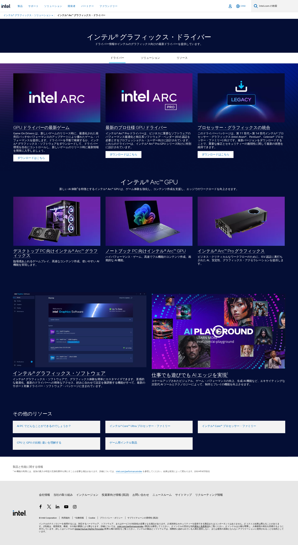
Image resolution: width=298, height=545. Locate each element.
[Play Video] (218, 331)
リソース (182, 58)
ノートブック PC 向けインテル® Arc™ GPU (146, 250)
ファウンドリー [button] (109, 6)
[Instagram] (75, 507)
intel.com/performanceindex (129, 471)
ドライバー (117, 58)
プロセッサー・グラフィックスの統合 (234, 127)
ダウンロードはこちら (31, 158)
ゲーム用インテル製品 (123, 442)
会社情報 (44, 495)
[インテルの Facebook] (40, 507)
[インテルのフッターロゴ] (20, 513)
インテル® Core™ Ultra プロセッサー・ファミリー (140, 426)
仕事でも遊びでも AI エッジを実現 (190, 375)
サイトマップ (183, 495)
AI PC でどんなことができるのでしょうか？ (44, 426)
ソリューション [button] (53, 6)
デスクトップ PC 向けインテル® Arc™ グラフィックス (55, 253)
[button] (149, 117)
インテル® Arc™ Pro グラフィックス (231, 250)
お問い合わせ (140, 495)
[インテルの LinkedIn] (58, 507)
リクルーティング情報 (209, 495)
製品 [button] (20, 6)
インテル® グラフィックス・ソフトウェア (59, 373)
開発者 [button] (72, 6)
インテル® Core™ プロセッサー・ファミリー (229, 426)
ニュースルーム (162, 495)
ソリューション (150, 58)
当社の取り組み (63, 495)
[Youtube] (66, 507)
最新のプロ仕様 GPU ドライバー (136, 127)
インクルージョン (87, 495)
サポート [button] (33, 6)
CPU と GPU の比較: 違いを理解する (39, 442)
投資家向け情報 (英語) (115, 495)
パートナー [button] (87, 6)
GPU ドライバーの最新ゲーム (41, 127)
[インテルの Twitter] (49, 507)
